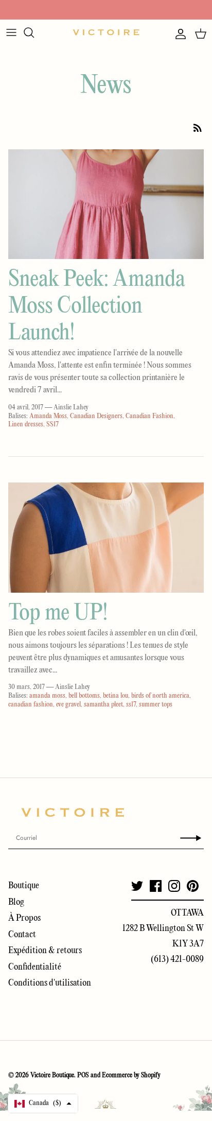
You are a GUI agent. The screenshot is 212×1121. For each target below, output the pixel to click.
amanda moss (47, 696)
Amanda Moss (48, 416)
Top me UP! (58, 613)
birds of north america (160, 696)
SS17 (52, 424)
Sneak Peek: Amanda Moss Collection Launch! (96, 307)
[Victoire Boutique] (106, 32)
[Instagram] (174, 886)
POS (83, 1075)
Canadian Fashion (149, 416)
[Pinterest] (193, 886)
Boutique (23, 886)
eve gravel (68, 705)
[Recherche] (34, 32)
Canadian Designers (96, 416)
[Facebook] (156, 886)
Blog (16, 902)
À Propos (24, 918)
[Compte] (178, 34)
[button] (43, 1103)
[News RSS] (197, 128)
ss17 (131, 705)
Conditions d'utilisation (49, 983)
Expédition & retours (45, 951)
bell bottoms (84, 696)
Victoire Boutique (52, 1075)
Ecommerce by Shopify (131, 1075)
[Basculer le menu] (11, 32)
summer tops (155, 705)
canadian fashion (30, 705)
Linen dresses (25, 424)
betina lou (115, 696)
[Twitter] (137, 886)
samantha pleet (103, 705)
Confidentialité (34, 967)
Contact (22, 935)
